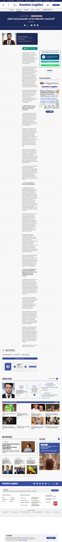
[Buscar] (9, 5)
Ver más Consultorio (51, 378)
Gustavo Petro (46, 0)
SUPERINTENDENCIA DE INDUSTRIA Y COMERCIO (35, 505)
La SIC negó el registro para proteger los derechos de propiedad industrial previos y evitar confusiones (49, 451)
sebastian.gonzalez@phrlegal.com (24, 41)
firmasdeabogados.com (38, 512)
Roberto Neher (18, 395)
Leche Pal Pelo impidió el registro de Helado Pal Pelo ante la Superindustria (49, 447)
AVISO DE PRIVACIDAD (35, 500)
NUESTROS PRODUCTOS (24, 500)
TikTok (16, 354)
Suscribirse (56, 4)
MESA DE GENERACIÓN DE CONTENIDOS (35, 498)
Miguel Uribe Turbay (20, 0)
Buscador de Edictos (47, 9)
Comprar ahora (50, 61)
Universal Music (7, 354)
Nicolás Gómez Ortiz (45, 390)
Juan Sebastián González (23, 36)
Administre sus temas (20, 358)
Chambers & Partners (10, 0)
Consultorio (7, 378)
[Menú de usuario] (48, 5)
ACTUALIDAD (11, 9)
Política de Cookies (23, 540)
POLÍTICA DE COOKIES (24, 505)
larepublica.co (6, 512)
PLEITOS (32, 9)
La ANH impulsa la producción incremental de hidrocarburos (21, 392)
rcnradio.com (56, 512)
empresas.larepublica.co (25, 512)
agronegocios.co (14, 512)
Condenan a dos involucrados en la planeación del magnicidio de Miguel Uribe (6, 462)
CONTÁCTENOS (23, 498)
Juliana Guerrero (28, 0)
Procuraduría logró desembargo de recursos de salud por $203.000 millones (31, 462)
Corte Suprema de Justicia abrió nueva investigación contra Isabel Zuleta (11, 446)
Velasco (53, 0)
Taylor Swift (24, 354)
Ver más (48, 111)
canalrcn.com (48, 512)
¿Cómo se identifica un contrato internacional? (34, 390)
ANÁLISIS (38, 9)
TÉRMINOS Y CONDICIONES (24, 502)
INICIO (3, 497)
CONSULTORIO (18, 9)
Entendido (51, 537)
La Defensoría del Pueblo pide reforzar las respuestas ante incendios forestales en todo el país (19, 462)
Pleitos (42, 439)
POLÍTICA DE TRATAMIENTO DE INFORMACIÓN (36, 502)
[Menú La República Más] (3, 5)
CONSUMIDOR (26, 9)
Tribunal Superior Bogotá (38, 0)
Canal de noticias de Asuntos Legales (30, 48)
